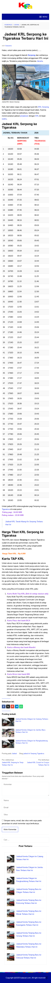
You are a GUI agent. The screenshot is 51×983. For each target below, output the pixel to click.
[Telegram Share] (17, 706)
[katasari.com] (26, 5)
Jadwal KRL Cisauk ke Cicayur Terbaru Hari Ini (38, 762)
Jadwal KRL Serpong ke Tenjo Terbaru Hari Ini (12, 762)
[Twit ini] (8, 706)
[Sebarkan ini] (4, 706)
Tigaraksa (6, 509)
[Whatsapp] (21, 706)
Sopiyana (8, 46)
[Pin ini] (12, 706)
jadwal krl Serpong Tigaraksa (33, 753)
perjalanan (24, 116)
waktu (4, 119)
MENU (45, 17)
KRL (39, 107)
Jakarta (40, 61)
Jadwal (14, 753)
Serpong (31, 55)
